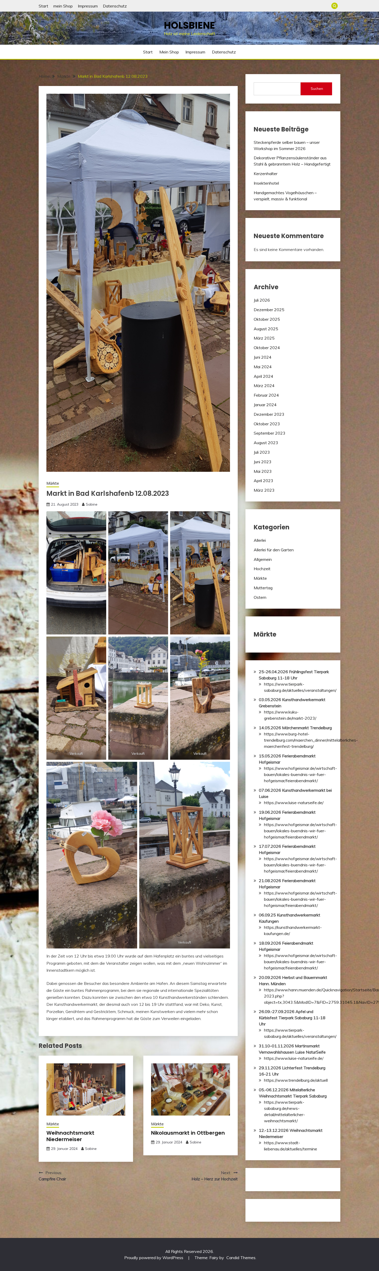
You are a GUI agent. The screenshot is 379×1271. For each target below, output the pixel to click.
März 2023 (264, 490)
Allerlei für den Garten (274, 549)
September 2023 (269, 433)
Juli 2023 (262, 452)
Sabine (91, 504)
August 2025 (266, 328)
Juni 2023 (262, 461)
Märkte (52, 483)
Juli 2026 (262, 300)
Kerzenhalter (265, 173)
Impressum (88, 6)
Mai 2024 (263, 366)
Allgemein (263, 559)
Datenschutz (115, 6)
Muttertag (263, 587)
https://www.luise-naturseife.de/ (294, 802)
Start (43, 6)
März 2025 (264, 338)
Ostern (260, 597)
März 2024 (264, 385)
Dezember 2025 (269, 309)
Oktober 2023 (267, 423)
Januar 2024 (265, 404)
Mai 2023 (263, 471)
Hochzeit (262, 568)
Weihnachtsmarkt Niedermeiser (70, 1136)
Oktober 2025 (267, 319)
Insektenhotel (266, 183)
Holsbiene (189, 25)
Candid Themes (241, 1257)
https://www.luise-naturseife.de (293, 1058)
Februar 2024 (266, 395)
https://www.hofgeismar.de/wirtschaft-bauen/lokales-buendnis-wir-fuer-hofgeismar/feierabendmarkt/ (300, 774)
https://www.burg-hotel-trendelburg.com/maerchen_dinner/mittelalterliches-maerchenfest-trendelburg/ (311, 740)
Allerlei (260, 540)
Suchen (317, 88)
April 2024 (263, 376)
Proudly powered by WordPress (154, 1257)
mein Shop (63, 6)
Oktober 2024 (267, 347)
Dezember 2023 (269, 414)
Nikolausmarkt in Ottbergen (188, 1132)
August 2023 (266, 442)
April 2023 (263, 480)
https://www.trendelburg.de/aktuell (296, 1080)
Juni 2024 (262, 357)
